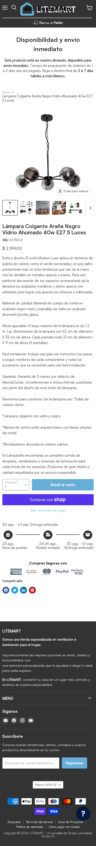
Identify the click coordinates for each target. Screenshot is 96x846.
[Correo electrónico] (5, 720)
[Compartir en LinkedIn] (23, 590)
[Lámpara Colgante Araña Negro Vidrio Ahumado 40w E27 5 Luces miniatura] (10, 207)
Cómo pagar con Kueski (64, 827)
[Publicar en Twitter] (14, 590)
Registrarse (74, 763)
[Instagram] (22, 720)
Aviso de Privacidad (70, 822)
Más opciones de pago (48, 510)
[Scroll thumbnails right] (89, 208)
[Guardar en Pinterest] (32, 590)
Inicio (6, 92)
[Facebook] (14, 720)
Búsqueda (14, 822)
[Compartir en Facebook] (5, 590)
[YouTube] (30, 720)
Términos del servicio (39, 822)
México (45, 785)
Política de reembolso (29, 827)
